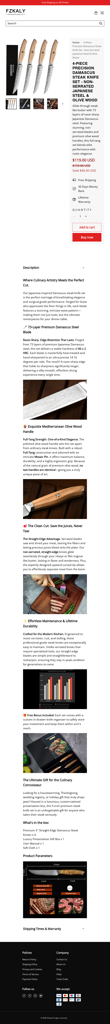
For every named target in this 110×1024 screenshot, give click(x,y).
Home (75, 42)
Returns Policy (29, 959)
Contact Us (61, 959)
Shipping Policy (29, 964)
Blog (58, 969)
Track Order (62, 979)
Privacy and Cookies (32, 969)
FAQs (59, 974)
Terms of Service (30, 974)
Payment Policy (30, 979)
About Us (60, 964)
